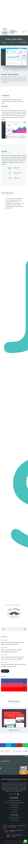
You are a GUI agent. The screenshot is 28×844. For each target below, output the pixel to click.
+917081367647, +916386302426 (16, 825)
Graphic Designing (14, 807)
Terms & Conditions (15, 814)
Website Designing (14, 805)
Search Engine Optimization (14, 800)
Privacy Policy (14, 812)
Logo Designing (14, 809)
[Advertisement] (14, 14)
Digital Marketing (14, 815)
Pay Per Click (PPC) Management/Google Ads (14, 802)
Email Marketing (14, 820)
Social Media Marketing (14, 817)
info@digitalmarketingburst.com (16, 830)
